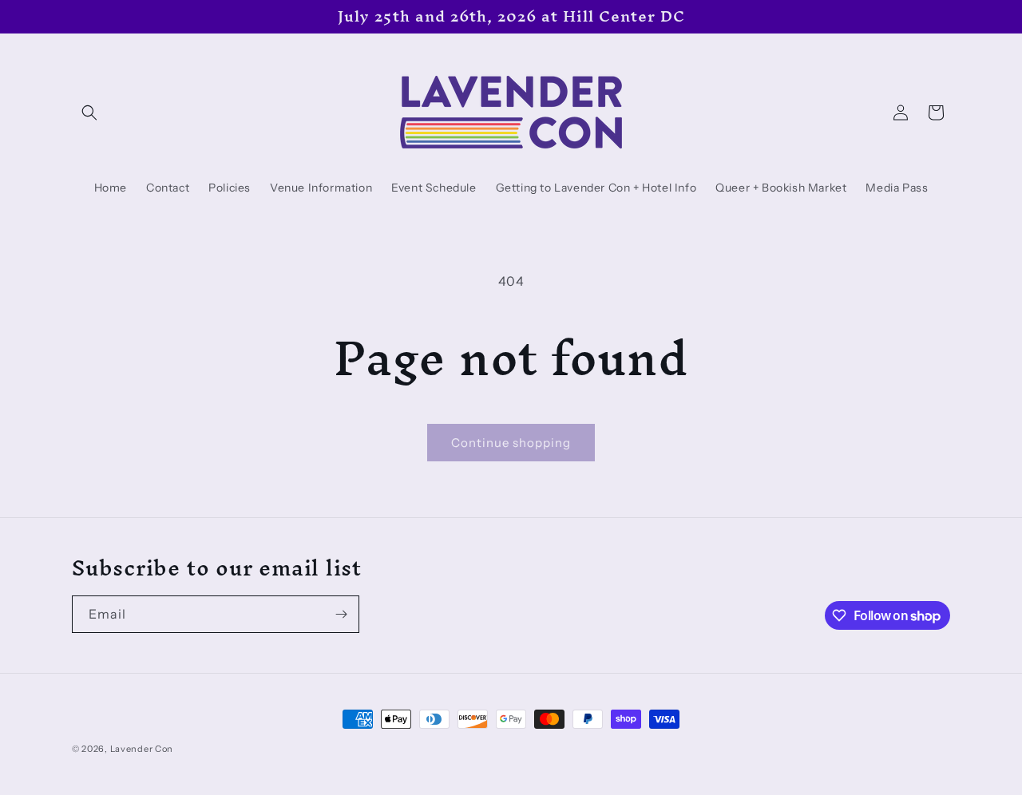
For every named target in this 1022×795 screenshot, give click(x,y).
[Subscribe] (340, 614)
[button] (89, 112)
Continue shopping (511, 442)
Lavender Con (141, 748)
